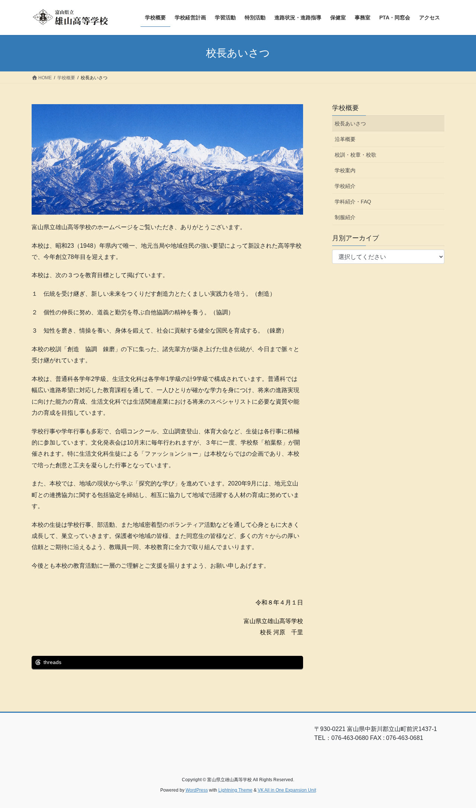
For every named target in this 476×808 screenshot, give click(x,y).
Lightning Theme (235, 790)
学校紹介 (345, 186)
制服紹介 (345, 217)
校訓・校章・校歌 (355, 155)
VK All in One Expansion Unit (287, 790)
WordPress (197, 790)
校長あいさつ (350, 123)
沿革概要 (345, 139)
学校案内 (345, 170)
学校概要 (345, 108)
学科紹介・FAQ (353, 202)
